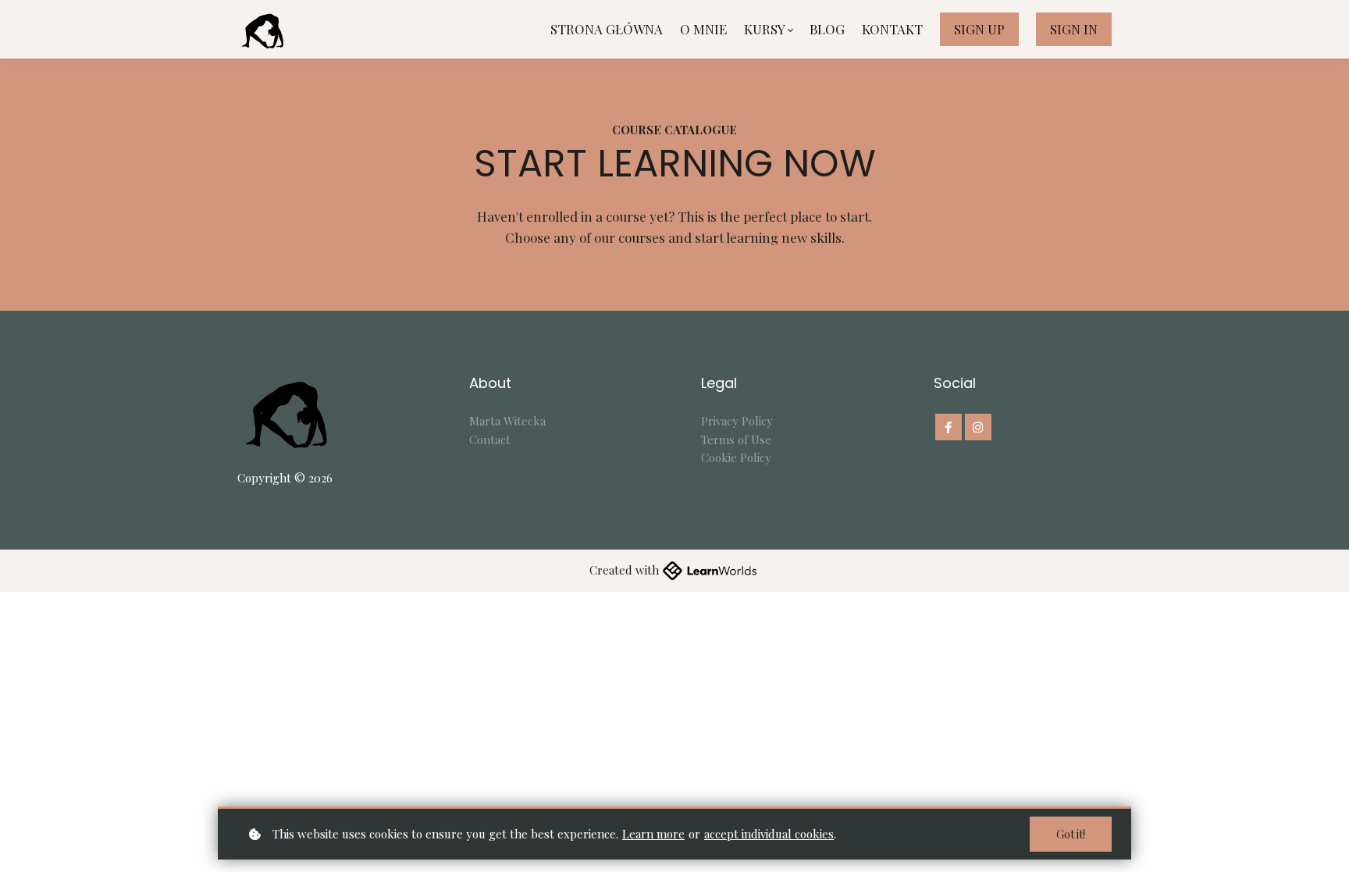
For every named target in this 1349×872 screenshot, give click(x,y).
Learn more (653, 834)
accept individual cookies (769, 834)
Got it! (1070, 834)
